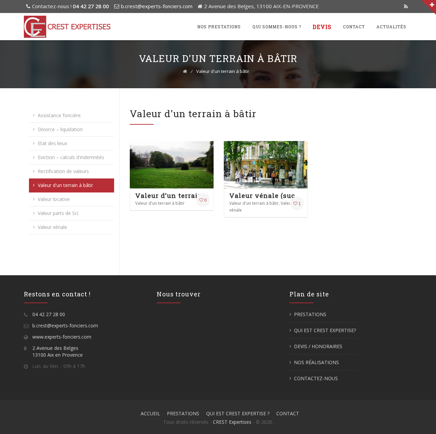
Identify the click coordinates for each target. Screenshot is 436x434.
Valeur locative (54, 199)
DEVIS (322, 26)
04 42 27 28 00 (48, 314)
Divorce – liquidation (60, 129)
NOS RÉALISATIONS (316, 362)
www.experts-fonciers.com (61, 337)
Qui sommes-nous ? (276, 26)
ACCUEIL (150, 413)
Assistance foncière (59, 115)
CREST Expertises (232, 422)
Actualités (391, 26)
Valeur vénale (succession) (265, 195)
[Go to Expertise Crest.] (185, 71)
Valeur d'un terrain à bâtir (65, 185)
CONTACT (287, 413)
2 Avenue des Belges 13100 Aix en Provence (57, 351)
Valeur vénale (52, 227)
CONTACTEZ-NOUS (316, 378)
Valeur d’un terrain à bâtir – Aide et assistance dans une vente (171, 195)
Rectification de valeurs (63, 171)
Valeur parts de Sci (58, 213)
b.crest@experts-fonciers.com (156, 6)
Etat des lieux (52, 143)
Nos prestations (219, 26)
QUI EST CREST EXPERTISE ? (237, 413)
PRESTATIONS (310, 314)
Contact (354, 26)
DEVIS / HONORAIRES (318, 346)
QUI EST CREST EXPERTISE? (325, 330)
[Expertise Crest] (67, 26)
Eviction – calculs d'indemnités (71, 157)
